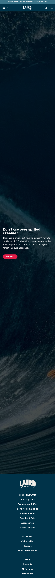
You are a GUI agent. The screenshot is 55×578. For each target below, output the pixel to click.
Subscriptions (27, 499)
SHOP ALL (10, 257)
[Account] (46, 7)
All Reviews (27, 569)
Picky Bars (27, 574)
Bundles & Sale (27, 518)
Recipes (28, 546)
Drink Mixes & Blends (27, 509)
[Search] (8, 7)
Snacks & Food (27, 513)
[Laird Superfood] (27, 484)
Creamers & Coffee (27, 504)
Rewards (27, 564)
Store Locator (27, 527)
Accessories (27, 523)
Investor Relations (27, 551)
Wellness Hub (27, 541)
